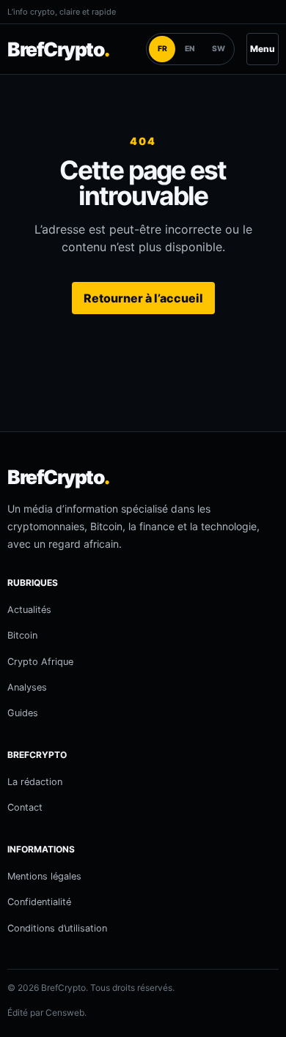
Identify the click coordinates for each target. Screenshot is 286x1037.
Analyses (27, 687)
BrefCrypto (58, 49)
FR (162, 48)
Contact (25, 807)
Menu (262, 48)
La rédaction (34, 781)
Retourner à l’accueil (143, 298)
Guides (22, 712)
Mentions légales (44, 876)
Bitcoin (22, 635)
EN (190, 48)
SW (218, 48)
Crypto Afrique (40, 661)
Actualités (29, 609)
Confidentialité (39, 901)
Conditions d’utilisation (57, 928)
